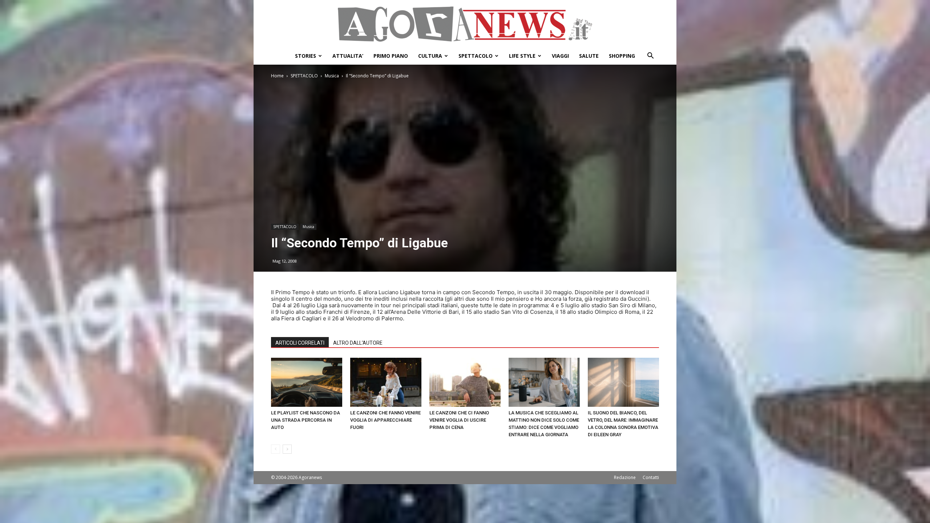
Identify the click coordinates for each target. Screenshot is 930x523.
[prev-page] (275, 449)
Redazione (625, 477)
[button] (650, 56)
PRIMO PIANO (390, 55)
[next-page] (287, 449)
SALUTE (589, 55)
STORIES (305, 55)
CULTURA (430, 55)
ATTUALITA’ (347, 55)
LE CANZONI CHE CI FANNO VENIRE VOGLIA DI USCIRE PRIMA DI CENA (459, 420)
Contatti (651, 477)
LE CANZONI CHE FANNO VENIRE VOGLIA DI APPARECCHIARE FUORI (385, 420)
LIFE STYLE (522, 55)
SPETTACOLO (475, 55)
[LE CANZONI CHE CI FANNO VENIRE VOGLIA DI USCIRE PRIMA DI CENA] (465, 382)
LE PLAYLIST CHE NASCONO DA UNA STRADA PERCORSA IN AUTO (305, 420)
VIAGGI (560, 55)
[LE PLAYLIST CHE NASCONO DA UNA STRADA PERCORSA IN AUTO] (306, 382)
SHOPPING (622, 55)
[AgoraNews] (465, 24)
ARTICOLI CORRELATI (299, 343)
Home (277, 76)
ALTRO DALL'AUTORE (358, 343)
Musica (332, 76)
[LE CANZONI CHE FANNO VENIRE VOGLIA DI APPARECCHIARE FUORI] (385, 382)
